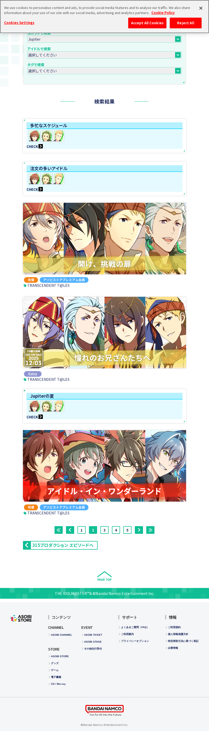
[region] (104, 16)
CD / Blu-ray (58, 683)
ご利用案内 (127, 634)
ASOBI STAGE (93, 641)
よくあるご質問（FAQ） (135, 627)
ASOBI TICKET (93, 634)
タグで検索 (35, 64)
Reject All (185, 22)
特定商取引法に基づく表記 (183, 641)
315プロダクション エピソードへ (63, 545)
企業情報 (173, 647)
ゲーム (55, 670)
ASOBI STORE (60, 656)
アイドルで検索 (39, 48)
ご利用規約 (174, 627)
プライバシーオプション (135, 641)
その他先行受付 (93, 648)
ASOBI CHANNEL (61, 634)
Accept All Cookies (147, 22)
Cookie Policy (163, 12)
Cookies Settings (19, 22)
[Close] (200, 8)
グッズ (55, 663)
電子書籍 (56, 677)
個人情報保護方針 (178, 634)
